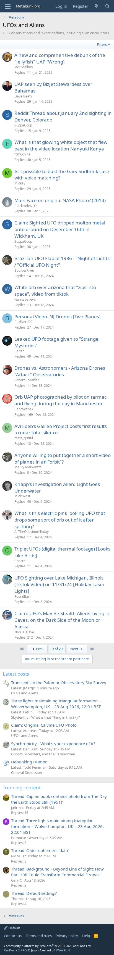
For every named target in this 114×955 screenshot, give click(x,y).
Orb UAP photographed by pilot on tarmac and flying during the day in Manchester (60, 400)
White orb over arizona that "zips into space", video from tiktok (55, 290)
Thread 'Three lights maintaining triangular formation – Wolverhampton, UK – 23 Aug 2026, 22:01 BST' (57, 826)
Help (86, 935)
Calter (19, 351)
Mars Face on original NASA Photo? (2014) (60, 200)
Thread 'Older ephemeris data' (40, 850)
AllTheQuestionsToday (31, 531)
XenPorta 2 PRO (15, 950)
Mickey (19, 183)
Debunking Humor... (30, 761)
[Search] (107, 6)
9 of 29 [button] (57, 648)
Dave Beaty (23, 96)
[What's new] (96, 6)
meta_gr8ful (23, 438)
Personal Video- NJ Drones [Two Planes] (57, 316)
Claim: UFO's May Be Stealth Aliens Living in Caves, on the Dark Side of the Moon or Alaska (62, 620)
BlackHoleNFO (25, 205)
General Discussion (26, 772)
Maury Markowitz (27, 467)
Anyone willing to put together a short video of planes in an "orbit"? (62, 458)
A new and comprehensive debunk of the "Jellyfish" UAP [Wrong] (59, 58)
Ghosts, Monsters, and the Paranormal (43, 754)
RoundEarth (23, 596)
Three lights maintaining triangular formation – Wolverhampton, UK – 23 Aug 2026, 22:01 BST (56, 703)
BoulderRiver (24, 270)
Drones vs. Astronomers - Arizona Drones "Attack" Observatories (59, 371)
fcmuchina (22, 154)
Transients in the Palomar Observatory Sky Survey (58, 682)
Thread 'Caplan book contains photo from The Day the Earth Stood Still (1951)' (59, 799)
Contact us (13, 935)
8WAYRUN (63, 950)
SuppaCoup (23, 125)
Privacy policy (67, 935)
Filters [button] (102, 44)
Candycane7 (23, 409)
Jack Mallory (23, 67)
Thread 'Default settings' (34, 893)
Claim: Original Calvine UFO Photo (44, 725)
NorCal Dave (24, 632)
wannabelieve (25, 299)
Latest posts (16, 674)
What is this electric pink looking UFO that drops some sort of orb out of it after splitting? (59, 520)
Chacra (19, 561)
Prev (39, 648)
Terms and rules (39, 935)
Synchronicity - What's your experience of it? (53, 743)
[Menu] (7, 6)
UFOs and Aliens (24, 693)
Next (74, 648)
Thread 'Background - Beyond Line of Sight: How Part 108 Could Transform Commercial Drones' (57, 871)
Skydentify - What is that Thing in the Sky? (45, 717)
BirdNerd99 (23, 321)
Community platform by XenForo (48, 946)
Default (13, 927)
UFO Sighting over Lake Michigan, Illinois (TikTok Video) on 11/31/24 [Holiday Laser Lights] (59, 584)
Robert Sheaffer (26, 380)
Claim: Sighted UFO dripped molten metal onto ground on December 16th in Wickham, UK (59, 229)
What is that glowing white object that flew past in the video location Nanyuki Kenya (60, 145)
